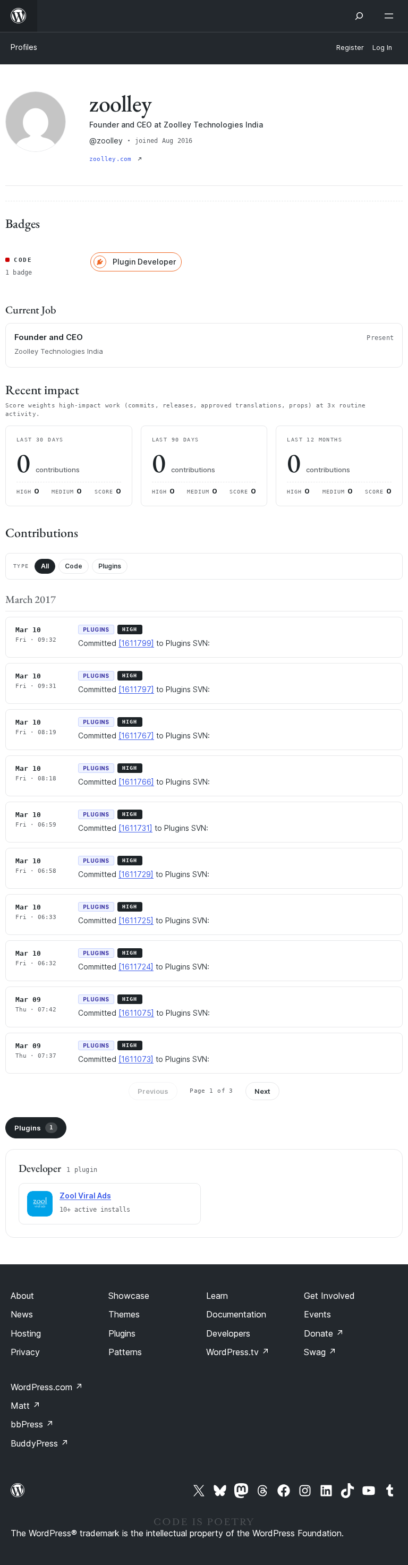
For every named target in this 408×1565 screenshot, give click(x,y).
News (22, 1314)
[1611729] (136, 874)
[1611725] (136, 920)
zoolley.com (112, 159)
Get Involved (329, 1295)
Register (350, 48)
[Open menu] (391, 16)
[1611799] (136, 643)
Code (73, 566)
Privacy (25, 1352)
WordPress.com (47, 1387)
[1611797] (136, 689)
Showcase (128, 1295)
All (45, 566)
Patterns (125, 1352)
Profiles (24, 47)
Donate (324, 1333)
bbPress (32, 1424)
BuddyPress (40, 1443)
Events (317, 1314)
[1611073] (136, 1059)
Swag (320, 1352)
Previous (153, 1091)
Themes (124, 1314)
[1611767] (136, 735)
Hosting (26, 1333)
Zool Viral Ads (85, 1195)
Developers (228, 1333)
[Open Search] (359, 16)
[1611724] (136, 966)
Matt (25, 1405)
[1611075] (136, 1012)
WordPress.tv (237, 1352)
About (22, 1295)
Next (262, 1091)
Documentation (236, 1314)
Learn (217, 1295)
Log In (382, 48)
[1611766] (136, 781)
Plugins (109, 566)
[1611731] (135, 827)
